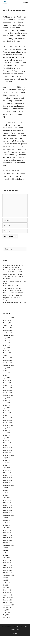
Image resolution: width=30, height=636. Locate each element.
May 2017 (6, 375)
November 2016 (8, 390)
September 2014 (8, 455)
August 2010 (7, 577)
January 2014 (7, 475)
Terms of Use (15, 629)
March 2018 (7, 350)
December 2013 (8, 478)
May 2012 (6, 525)
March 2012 (7, 530)
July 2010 (6, 580)
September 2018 (8, 335)
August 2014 (7, 458)
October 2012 (7, 512)
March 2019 (7, 320)
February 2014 (7, 473)
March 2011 (7, 560)
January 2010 (7, 595)
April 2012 (6, 527)
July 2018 (6, 340)
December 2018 (8, 328)
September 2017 (8, 365)
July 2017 (6, 370)
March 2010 (7, 590)
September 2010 (8, 575)
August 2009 (7, 607)
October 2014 (7, 453)
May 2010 (6, 585)
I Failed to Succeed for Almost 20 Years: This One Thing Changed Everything (13, 276)
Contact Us (16, 627)
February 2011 (7, 562)
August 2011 (7, 547)
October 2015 (7, 423)
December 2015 (8, 418)
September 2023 (8, 318)
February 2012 (7, 532)
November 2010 (8, 570)
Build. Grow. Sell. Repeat (10, 286)
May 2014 (6, 465)
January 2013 (7, 505)
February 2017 (7, 383)
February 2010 (7, 592)
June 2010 (6, 582)
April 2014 (6, 468)
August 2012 (7, 517)
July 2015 (6, 430)
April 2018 (6, 348)
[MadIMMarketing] (5, 2)
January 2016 (7, 415)
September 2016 (8, 395)
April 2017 (6, 378)
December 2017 (8, 358)
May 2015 (6, 435)
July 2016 (6, 400)
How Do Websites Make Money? (13, 293)
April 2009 (6, 617)
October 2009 (7, 602)
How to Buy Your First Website (12, 295)
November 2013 (8, 480)
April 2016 (6, 408)
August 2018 (7, 338)
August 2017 (7, 368)
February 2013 (7, 502)
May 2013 (6, 495)
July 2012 (6, 520)
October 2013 (7, 483)
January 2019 (7, 325)
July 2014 (6, 460)
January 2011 (7, 565)
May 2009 (6, 615)
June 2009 (6, 612)
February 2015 (7, 443)
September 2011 (8, 545)
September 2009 (8, 605)
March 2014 (7, 470)
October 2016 (7, 393)
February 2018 (7, 353)
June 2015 (6, 433)
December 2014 (8, 448)
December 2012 (8, 507)
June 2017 (6, 373)
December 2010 (8, 567)
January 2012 (7, 535)
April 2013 (6, 498)
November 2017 (8, 360)
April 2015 (6, 438)
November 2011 (8, 540)
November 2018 (8, 330)
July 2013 (6, 490)
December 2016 (8, 388)
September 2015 (8, 425)
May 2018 (6, 345)
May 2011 (6, 555)
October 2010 (7, 572)
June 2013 (6, 493)
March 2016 (7, 410)
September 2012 (8, 515)
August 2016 (7, 398)
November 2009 (8, 600)
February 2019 (7, 323)
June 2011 (6, 552)
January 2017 (7, 385)
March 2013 (7, 500)
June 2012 (6, 522)
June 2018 (6, 343)
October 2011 (7, 542)
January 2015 (7, 445)
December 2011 (8, 537)
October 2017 (7, 363)
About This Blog (6, 627)
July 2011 (6, 550)
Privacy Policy (24, 627)
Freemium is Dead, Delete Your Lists (14, 302)
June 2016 (6, 403)
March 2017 (7, 380)
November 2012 (8, 510)
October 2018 (7, 333)
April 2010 (6, 587)
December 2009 (8, 597)
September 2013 (8, 485)
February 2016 (7, 413)
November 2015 (8, 420)
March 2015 (7, 440)
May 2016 (6, 405)
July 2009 (6, 610)
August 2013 (7, 488)
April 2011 (6, 557)
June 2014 (6, 463)
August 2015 (7, 428)
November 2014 (8, 450)
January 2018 (7, 355)
